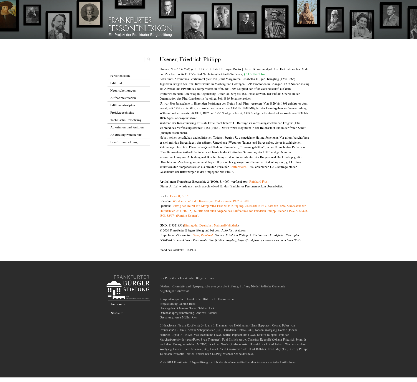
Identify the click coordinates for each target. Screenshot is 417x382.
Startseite (117, 313)
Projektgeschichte (122, 112)
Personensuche (120, 75)
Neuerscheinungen (123, 90)
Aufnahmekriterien (123, 97)
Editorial (116, 83)
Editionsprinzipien (122, 105)
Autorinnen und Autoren (127, 127)
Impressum (118, 304)
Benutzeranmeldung (124, 142)
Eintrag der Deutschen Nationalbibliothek (211, 225)
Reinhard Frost (258, 181)
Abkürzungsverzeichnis (126, 134)
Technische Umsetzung (126, 120)
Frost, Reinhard (202, 235)
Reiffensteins (238, 166)
